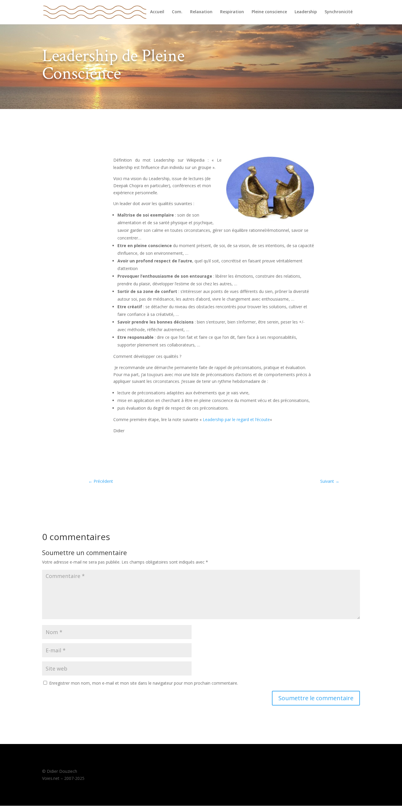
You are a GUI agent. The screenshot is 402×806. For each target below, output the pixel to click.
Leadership (306, 12)
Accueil (157, 12)
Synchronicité (339, 12)
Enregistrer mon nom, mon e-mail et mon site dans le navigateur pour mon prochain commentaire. (143, 683)
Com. (177, 12)
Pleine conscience (269, 12)
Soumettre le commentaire (315, 698)
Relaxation (201, 12)
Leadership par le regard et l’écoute (236, 419)
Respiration (232, 12)
